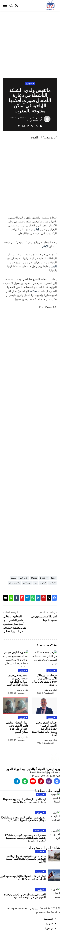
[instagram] (49, 781)
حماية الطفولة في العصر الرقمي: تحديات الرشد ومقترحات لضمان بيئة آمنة (44, 729)
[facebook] (57, 781)
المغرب (53, 266)
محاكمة (33, 291)
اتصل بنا (49, 923)
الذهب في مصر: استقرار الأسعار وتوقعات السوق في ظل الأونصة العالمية (24, 896)
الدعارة (53, 582)
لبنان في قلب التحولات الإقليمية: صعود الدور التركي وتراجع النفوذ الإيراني (23, 878)
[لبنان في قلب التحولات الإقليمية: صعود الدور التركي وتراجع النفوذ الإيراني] (54, 875)
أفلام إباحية (24, 578)
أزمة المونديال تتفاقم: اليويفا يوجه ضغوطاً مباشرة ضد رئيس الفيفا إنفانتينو (24, 800)
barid (53, 578)
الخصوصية (48, 919)
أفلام (36, 229)
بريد (35, 582)
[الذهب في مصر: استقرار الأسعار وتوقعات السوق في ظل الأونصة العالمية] (54, 893)
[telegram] (17, 781)
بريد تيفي (34, 117)
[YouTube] (33, 781)
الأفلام (45, 246)
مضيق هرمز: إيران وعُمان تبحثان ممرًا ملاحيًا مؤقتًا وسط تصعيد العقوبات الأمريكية (23, 819)
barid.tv (44, 578)
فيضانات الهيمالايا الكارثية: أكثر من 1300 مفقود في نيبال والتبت (44, 679)
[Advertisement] (30, 42)
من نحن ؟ (49, 928)
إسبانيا (13, 578)
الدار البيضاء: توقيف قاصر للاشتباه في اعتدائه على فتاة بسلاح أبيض (17, 727)
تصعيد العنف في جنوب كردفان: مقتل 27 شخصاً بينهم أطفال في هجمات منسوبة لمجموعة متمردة (25, 837)
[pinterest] (41, 781)
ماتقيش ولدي (14, 582)
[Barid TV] (54, 760)
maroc (34, 578)
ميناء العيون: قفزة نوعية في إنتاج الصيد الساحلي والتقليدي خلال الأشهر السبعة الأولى (26, 859)
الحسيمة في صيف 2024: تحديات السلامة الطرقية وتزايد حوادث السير (17, 679)
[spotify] (25, 781)
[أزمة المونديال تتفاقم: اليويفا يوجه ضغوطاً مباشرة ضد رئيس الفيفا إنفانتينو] (54, 798)
